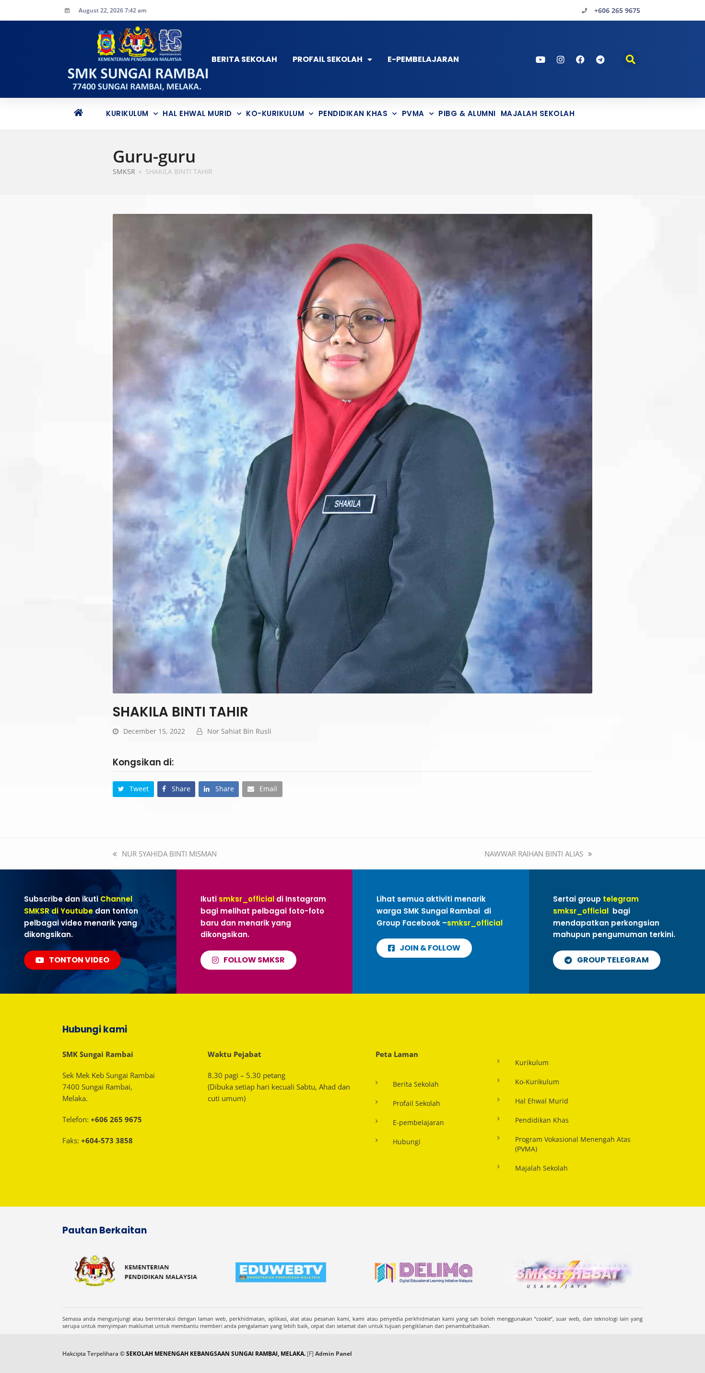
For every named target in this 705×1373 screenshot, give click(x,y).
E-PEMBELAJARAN (423, 59)
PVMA (413, 113)
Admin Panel (333, 1354)
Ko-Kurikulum (275, 113)
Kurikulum (127, 113)
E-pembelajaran (418, 1122)
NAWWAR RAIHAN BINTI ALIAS (533, 853)
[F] (310, 1354)
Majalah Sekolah (538, 113)
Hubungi (407, 1141)
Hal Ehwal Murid (197, 113)
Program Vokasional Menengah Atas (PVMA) (573, 1144)
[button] (630, 59)
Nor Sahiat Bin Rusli (239, 731)
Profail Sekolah (328, 59)
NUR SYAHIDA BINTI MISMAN (169, 853)
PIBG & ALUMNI (467, 113)
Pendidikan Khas (353, 113)
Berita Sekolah (244, 59)
